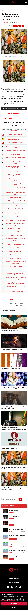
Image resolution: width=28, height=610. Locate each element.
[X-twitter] (12, 587)
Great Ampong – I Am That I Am (10, 369)
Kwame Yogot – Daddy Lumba (10, 330)
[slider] (24, 108)
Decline (14, 607)
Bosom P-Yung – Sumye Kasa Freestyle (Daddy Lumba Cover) (12, 407)
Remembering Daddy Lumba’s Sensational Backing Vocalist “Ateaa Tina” (13, 428)
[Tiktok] (20, 587)
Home (2, 7)
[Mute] (20, 108)
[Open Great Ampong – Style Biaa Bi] (14, 439)
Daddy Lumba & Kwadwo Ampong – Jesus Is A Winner (13, 468)
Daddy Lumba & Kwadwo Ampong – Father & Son (20, 303)
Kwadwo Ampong (15, 84)
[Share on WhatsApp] (17, 26)
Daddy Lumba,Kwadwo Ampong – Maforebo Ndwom (11, 488)
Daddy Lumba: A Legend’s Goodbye (11, 350)
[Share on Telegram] (20, 26)
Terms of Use (12, 600)
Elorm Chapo (5, 22)
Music (6, 7)
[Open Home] (14, 2)
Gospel (9, 7)
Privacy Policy (4, 600)
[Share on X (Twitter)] (14, 26)
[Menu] (26, 2)
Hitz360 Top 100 (13, 130)
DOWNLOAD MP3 (14, 113)
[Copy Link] (23, 26)
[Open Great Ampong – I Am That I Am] (14, 360)
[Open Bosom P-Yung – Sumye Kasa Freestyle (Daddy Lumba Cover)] (14, 398)
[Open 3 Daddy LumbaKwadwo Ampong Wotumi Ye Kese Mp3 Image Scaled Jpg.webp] (14, 54)
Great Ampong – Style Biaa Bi (10, 448)
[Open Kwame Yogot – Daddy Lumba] (14, 322)
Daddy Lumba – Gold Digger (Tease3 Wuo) (13, 388)
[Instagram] (16, 587)
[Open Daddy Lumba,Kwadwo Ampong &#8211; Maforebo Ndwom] (14, 479)
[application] (14, 108)
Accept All (14, 603)
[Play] (3, 108)
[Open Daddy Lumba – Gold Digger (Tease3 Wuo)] (14, 379)
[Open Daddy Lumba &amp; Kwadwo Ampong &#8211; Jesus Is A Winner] (14, 458)
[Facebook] (8, 587)
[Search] (2, 2)
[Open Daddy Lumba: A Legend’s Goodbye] (14, 341)
